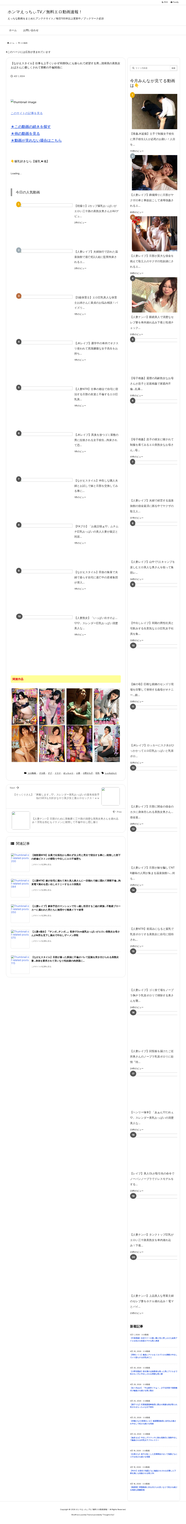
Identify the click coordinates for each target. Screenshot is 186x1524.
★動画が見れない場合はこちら (36, 140)
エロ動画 (24, 43)
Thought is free (108, 1515)
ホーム (11, 43)
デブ (50, 773)
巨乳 (98, 773)
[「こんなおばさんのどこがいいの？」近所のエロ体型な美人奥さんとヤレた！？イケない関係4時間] (24, 706)
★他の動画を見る (25, 133)
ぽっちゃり (68, 773)
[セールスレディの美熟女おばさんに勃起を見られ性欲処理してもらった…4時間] (106, 706)
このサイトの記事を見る (27, 113)
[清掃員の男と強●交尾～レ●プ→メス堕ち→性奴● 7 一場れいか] (79, 743)
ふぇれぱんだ (111, 773)
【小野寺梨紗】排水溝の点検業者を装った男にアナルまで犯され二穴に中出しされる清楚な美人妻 (153, 1372)
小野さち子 (88, 773)
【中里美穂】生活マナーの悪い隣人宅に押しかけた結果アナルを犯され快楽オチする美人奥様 (153, 1339)
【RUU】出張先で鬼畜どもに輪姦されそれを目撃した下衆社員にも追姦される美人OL (153, 1472)
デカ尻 (42, 773)
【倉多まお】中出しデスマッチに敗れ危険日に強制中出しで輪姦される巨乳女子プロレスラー (153, 1438)
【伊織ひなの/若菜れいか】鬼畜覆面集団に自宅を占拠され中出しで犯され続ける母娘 (153, 1422)
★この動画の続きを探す (31, 126)
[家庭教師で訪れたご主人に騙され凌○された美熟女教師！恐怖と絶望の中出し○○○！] (79, 706)
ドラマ (58, 773)
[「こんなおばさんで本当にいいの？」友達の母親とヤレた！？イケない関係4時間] (52, 743)
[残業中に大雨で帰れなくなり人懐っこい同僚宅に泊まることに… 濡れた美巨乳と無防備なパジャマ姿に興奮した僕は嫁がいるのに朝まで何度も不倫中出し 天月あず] (24, 743)
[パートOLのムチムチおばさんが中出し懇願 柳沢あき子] (106, 743)
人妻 (78, 773)
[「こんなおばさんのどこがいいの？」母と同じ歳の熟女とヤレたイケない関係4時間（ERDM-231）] (52, 706)
